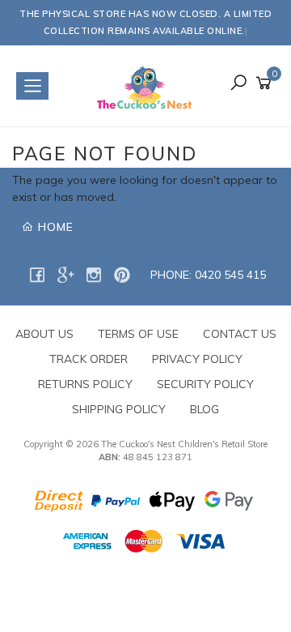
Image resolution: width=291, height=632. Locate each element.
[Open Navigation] (32, 86)
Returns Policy (85, 384)
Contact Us (239, 334)
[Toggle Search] (238, 84)
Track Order (88, 359)
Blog (204, 409)
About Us (44, 334)
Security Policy (205, 384)
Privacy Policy (197, 359)
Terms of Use (138, 334)
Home (54, 227)
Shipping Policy (119, 409)
